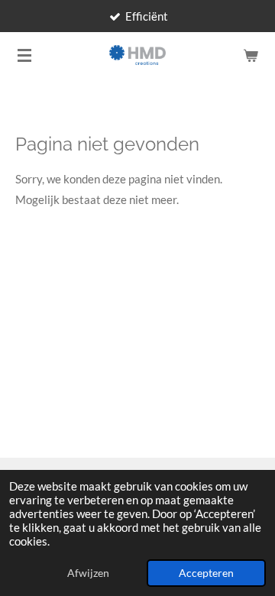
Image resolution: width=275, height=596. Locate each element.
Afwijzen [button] (88, 573)
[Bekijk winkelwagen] (250, 55)
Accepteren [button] (206, 573)
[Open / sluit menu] (24, 55)
